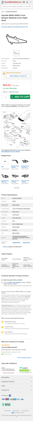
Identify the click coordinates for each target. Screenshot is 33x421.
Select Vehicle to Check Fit (18, 76)
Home (2, 11)
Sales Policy (7, 410)
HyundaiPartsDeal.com (7, 305)
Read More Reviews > (26, 357)
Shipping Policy (16, 242)
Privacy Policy (25, 410)
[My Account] (27, 2)
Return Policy (26, 242)
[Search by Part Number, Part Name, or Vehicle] (30, 6)
